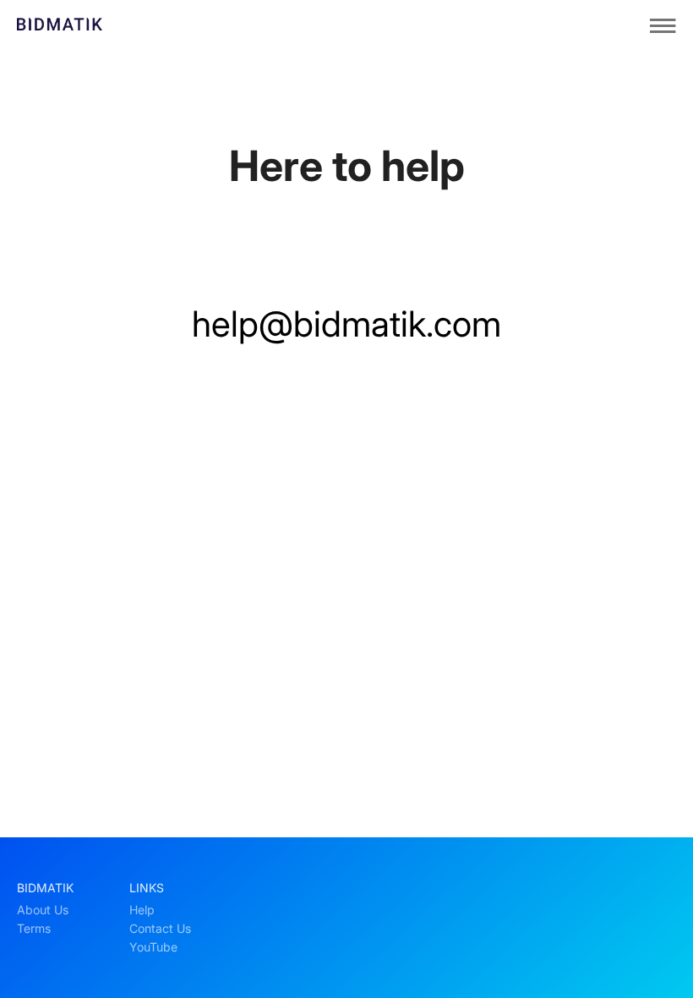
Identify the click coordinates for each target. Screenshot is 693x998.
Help (142, 910)
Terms (34, 928)
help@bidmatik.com (346, 323)
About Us (42, 910)
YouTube (153, 947)
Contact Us (160, 928)
